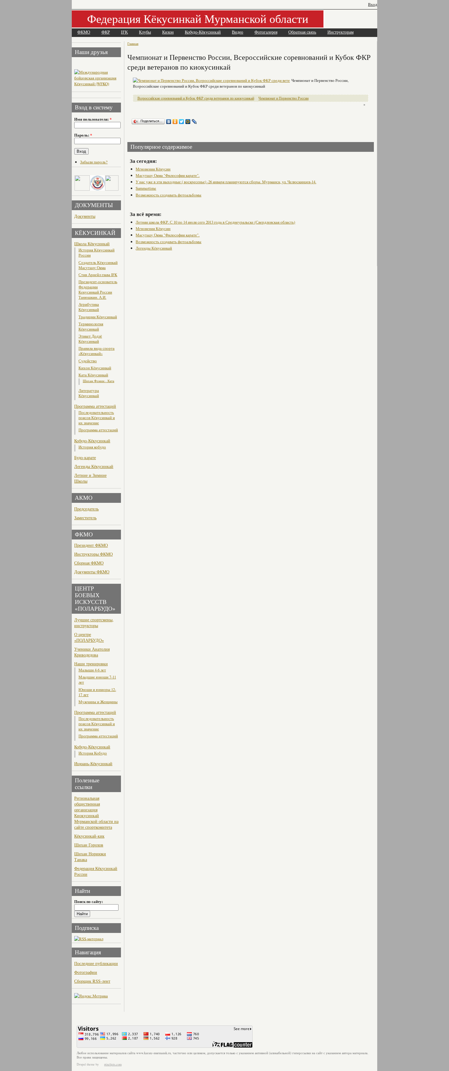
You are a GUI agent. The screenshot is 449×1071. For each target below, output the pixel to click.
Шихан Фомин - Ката (98, 380)
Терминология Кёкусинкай (90, 326)
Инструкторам (340, 32)
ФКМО (83, 32)
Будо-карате (85, 457)
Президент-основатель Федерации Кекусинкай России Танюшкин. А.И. (97, 289)
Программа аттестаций (95, 406)
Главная (132, 43)
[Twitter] (181, 122)
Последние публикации (96, 963)
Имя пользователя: (92, 119)
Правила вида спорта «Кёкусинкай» (96, 351)
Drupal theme (86, 1064)
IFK (124, 32)
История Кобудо (92, 753)
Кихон (168, 32)
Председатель (86, 509)
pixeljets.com (113, 1064)
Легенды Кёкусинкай (93, 466)
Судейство (87, 361)
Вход (372, 4)
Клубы (145, 32)
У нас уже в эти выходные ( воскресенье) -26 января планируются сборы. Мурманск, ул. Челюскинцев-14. (226, 182)
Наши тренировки (91, 664)
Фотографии (85, 972)
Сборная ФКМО (89, 563)
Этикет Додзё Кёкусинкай (90, 339)
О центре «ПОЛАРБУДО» (89, 637)
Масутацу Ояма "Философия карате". (167, 175)
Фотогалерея (265, 32)
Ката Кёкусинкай (93, 375)
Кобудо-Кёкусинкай (203, 32)
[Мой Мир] (188, 122)
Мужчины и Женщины (98, 701)
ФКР (105, 32)
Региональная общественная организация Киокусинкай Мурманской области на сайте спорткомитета (96, 812)
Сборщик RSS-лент (92, 981)
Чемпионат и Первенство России (283, 98)
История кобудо (92, 447)
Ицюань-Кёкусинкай (93, 763)
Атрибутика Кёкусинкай (88, 307)
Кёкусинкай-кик (89, 836)
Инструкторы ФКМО (93, 554)
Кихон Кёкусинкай (94, 368)
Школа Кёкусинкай (92, 244)
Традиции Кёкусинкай (97, 317)
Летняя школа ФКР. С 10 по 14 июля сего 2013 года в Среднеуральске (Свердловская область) (215, 222)
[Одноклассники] (175, 122)
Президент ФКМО (91, 545)
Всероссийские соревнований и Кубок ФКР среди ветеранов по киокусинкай (195, 98)
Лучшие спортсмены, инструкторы (94, 622)
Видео (237, 32)
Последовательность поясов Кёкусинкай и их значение (96, 418)
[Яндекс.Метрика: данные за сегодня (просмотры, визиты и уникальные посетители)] (91, 996)
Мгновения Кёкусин (153, 169)
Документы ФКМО (91, 572)
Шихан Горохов (88, 845)
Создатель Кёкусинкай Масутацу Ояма (98, 265)
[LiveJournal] (194, 122)
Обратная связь (302, 32)
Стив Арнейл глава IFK (97, 274)
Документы (84, 216)
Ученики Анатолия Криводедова (92, 652)
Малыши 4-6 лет (92, 670)
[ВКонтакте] (169, 122)
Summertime (146, 188)
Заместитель (85, 518)
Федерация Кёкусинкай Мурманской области (197, 18)
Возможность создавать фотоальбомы (168, 195)
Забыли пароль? (94, 162)
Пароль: (83, 135)
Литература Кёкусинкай (88, 393)
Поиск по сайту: (88, 901)
